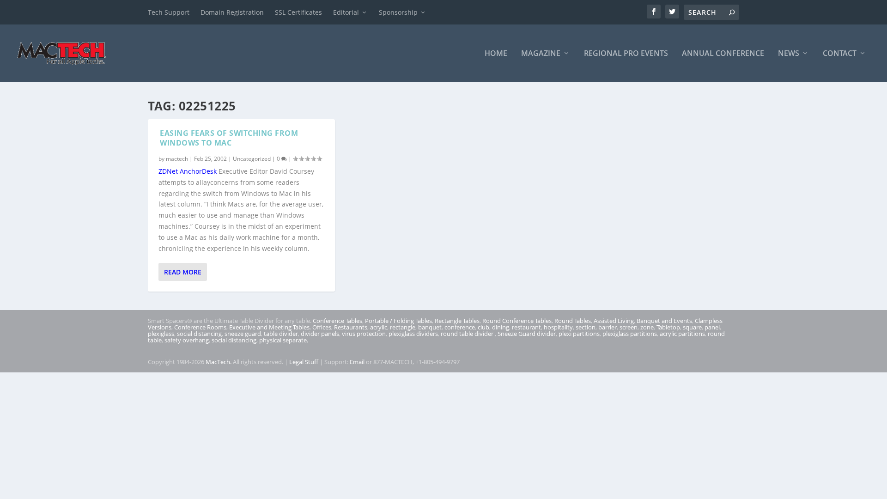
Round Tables (572, 320)
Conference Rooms (200, 327)
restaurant (526, 327)
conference (459, 327)
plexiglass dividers (413, 333)
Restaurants (350, 327)
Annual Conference (723, 53)
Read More (182, 272)
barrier (607, 327)
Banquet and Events (664, 320)
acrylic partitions (682, 333)
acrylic (378, 327)
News (788, 53)
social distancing (199, 333)
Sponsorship (398, 12)
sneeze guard (243, 333)
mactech (177, 159)
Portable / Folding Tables (398, 320)
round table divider (468, 333)
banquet (430, 327)
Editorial (346, 12)
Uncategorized (252, 159)
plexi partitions (579, 333)
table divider (281, 333)
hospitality (558, 327)
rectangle (402, 327)
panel (712, 327)
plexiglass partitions (629, 333)
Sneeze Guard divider (527, 333)
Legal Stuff (303, 362)
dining (500, 327)
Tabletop (668, 327)
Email (357, 362)
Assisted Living (614, 320)
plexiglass (161, 333)
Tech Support (168, 12)
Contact (840, 53)
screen (629, 327)
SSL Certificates (298, 12)
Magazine (540, 53)
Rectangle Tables (457, 320)
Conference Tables (337, 320)
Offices (321, 327)
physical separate (283, 340)
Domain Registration (232, 12)
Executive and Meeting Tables (269, 327)
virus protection (364, 333)
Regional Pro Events (626, 53)
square (692, 327)
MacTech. (218, 362)
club (483, 327)
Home (496, 53)
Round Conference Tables (517, 320)
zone (647, 327)
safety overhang (186, 340)
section (585, 327)
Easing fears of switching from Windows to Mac (229, 138)
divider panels (320, 333)
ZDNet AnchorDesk (187, 171)
